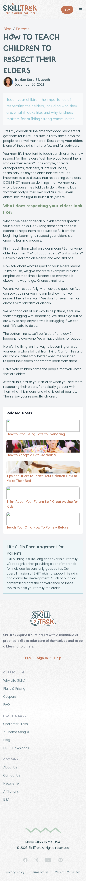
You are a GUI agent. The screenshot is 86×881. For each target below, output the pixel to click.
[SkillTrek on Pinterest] (60, 860)
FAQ (6, 705)
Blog (7, 28)
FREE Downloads (16, 748)
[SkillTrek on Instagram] (36, 860)
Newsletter (11, 783)
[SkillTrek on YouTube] (48, 860)
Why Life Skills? (14, 680)
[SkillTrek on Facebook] (25, 860)
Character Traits (15, 724)
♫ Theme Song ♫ (16, 732)
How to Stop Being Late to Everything (35, 434)
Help (57, 658)
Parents (22, 28)
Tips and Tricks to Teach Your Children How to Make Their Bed (41, 478)
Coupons (10, 697)
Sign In (42, 658)
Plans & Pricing (14, 688)
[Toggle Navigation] (80, 9)
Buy (28, 658)
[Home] (20, 9)
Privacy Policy (14, 872)
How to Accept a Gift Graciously (31, 455)
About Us (10, 767)
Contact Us (11, 775)
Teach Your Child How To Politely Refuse (37, 527)
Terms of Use (39, 872)
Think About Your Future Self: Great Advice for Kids (42, 504)
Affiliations (11, 791)
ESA (6, 799)
